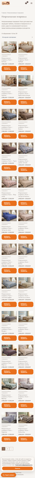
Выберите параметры (7, 68)
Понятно (17, 468)
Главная (4, 13)
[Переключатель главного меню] (31, 3)
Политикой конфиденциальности (23, 465)
